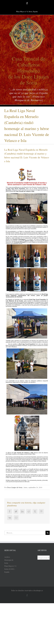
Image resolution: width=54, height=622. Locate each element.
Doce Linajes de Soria (14, 487)
